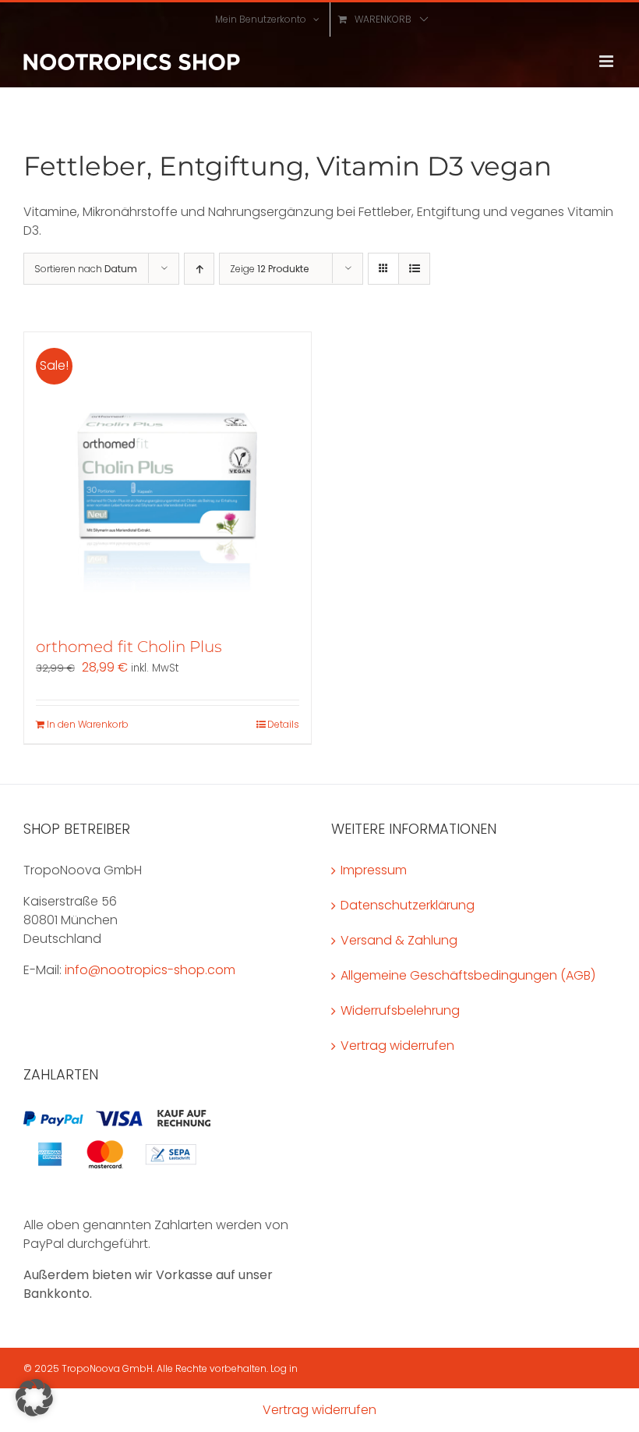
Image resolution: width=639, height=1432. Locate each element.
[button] (34, 1397)
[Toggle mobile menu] (607, 61)
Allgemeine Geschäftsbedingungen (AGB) (468, 975)
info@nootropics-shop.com (150, 970)
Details (283, 724)
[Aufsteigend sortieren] (199, 269)
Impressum (374, 870)
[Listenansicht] (414, 268)
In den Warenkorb (88, 724)
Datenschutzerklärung (408, 905)
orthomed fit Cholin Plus (129, 646)
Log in (284, 1368)
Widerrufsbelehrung (400, 1010)
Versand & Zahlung (399, 940)
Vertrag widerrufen (397, 1046)
